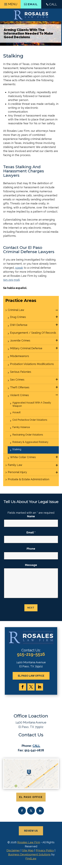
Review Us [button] (31, 830)
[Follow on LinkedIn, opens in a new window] (39, 687)
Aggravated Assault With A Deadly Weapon (31, 404)
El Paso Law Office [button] (31, 675)
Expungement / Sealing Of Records (33, 332)
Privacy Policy (45, 850)
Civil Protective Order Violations (29, 419)
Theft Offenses (19, 387)
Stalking (16, 449)
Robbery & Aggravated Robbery (30, 442)
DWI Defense (18, 324)
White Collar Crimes (23, 457)
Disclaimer (13, 850)
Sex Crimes (17, 379)
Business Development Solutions (29, 854)
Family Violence (21, 427)
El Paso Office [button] (31, 797)
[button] (10, 3)
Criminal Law (16, 309)
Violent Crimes (19, 395)
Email (31, 532)
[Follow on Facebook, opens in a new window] (22, 687)
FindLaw (30, 858)
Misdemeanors (19, 356)
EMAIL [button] (33, 4)
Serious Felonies (20, 371)
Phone (31, 548)
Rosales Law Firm (28, 842)
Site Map (28, 850)
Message (31, 565)
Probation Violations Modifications (32, 364)
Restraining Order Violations (27, 434)
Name (31, 516)
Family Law (15, 464)
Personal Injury (17, 472)
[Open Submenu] (57, 310)
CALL (53, 4)
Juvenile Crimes (20, 340)
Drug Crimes (18, 317)
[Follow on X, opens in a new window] (31, 687)
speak (19, 267)
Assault (16, 412)
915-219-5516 (11, 279)
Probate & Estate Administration (28, 479)
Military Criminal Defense (26, 348)
